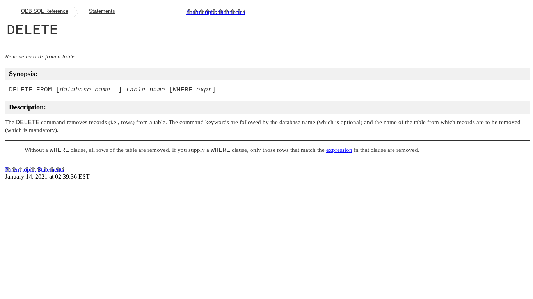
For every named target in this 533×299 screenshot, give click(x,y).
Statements (102, 11)
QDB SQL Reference (44, 11)
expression (339, 150)
